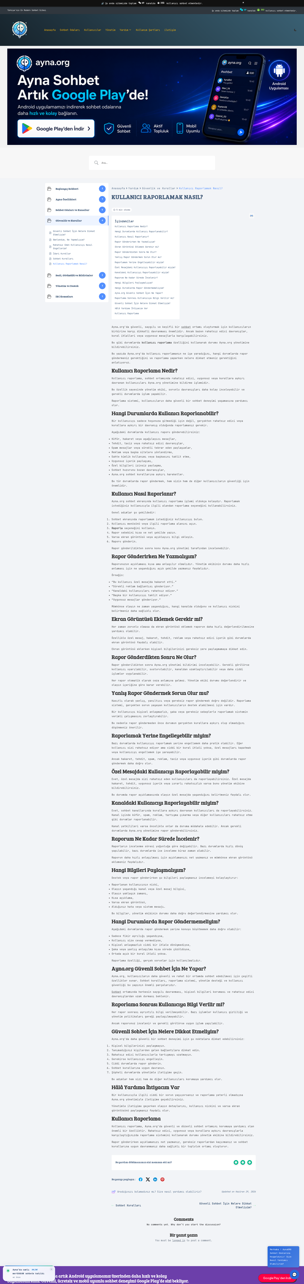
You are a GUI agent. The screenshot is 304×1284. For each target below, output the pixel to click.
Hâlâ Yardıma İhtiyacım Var (131, 308)
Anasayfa (118, 188)
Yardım (133, 188)
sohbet (186, 327)
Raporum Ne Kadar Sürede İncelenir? (136, 277)
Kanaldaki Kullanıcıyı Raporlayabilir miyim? (142, 272)
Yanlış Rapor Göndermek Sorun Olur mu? (138, 257)
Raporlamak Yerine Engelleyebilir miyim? (139, 262)
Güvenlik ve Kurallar (158, 188)
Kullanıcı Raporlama (127, 313)
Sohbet (116, 992)
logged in (178, 1240)
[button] (294, 1274)
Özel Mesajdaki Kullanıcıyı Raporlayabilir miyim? (145, 267)
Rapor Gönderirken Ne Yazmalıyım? (135, 241)
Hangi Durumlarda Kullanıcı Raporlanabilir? (141, 231)
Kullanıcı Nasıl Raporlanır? (132, 236)
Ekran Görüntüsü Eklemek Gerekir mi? (137, 246)
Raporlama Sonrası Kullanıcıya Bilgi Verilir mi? (144, 298)
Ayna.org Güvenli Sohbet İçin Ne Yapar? (139, 293)
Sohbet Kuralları (128, 1205)
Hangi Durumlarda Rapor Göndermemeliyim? (139, 288)
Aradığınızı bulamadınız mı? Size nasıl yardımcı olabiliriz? (159, 1191)
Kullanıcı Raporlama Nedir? (131, 226)
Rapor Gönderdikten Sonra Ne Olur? (136, 252)
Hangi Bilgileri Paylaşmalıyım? (134, 282)
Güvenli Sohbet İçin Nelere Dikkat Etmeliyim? (143, 303)
